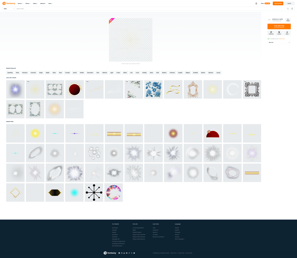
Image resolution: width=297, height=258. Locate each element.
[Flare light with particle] (252, 133)
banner (203, 72)
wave (151, 72)
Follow (288, 20)
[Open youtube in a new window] (134, 253)
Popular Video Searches (139, 239)
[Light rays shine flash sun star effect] (15, 89)
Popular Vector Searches (139, 234)
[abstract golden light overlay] (252, 173)
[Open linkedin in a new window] (124, 253)
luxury (218, 72)
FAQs (154, 228)
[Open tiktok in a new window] (129, 253)
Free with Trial (279, 26)
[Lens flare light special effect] (35, 89)
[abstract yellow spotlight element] (94, 133)
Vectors (20, 3)
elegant (188, 72)
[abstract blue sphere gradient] (74, 192)
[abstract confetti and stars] (35, 192)
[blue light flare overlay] (55, 133)
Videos (35, 3)
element (104, 72)
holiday (144, 72)
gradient (195, 72)
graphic (180, 72)
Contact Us (155, 230)
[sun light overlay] (212, 89)
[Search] (288, 9)
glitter (125, 72)
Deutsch (177, 234)
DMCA (134, 230)
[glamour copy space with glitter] (55, 192)
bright (47, 72)
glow (60, 72)
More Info (271, 42)
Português (177, 232)
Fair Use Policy (188, 253)
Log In (289, 3)
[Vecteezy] (8, 3)
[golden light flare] (193, 133)
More (50, 3)
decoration (90, 72)
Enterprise (115, 234)
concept (67, 72)
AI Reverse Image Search (118, 241)
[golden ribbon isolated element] (173, 89)
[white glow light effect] (35, 153)
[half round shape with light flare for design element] (212, 133)
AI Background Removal (118, 243)
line (131, 72)
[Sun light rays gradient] (35, 133)
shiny (54, 72)
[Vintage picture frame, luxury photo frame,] (252, 89)
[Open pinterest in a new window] (126, 253)
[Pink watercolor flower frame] (134, 89)
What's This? (282, 38)
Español (177, 230)
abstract (210, 72)
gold (157, 72)
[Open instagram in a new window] (121, 253)
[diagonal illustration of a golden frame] (15, 192)
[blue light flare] (15, 153)
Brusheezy (115, 228)
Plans (262, 3)
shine (17, 72)
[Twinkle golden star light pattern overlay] (153, 133)
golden (82, 72)
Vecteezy (114, 230)
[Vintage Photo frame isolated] (55, 89)
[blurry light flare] (232, 133)
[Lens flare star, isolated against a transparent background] (113, 192)
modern (164, 72)
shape (41, 72)
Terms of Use (174, 253)
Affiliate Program (137, 232)
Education (114, 237)
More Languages (179, 239)
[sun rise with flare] (114, 133)
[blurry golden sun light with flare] (134, 133)
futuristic (33, 72)
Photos (27, 3)
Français (177, 237)
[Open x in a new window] (131, 253)
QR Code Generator (117, 246)
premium (172, 72)
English (177, 228)
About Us (155, 232)
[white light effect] (134, 153)
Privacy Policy (181, 253)
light (111, 72)
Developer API (115, 239)
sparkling (10, 72)
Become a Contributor (158, 237)
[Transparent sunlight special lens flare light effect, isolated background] (55, 109)
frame (118, 72)
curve (137, 72)
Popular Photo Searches (139, 237)
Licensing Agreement (138, 228)
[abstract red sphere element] (173, 133)
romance (24, 72)
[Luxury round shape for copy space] (74, 89)
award (75, 72)
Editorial (42, 3)
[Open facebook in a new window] (119, 253)
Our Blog (155, 234)
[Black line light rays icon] (94, 192)
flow (98, 72)
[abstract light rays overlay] (15, 133)
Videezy (114, 232)
